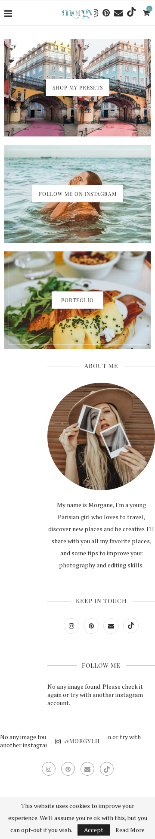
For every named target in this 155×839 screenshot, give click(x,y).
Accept (93, 830)
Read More (130, 830)
